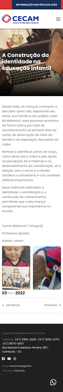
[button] (11, 305)
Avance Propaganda (20, 366)
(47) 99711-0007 (13, 343)
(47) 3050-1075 (48, 339)
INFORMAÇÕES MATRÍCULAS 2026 (36, 4)
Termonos (19, 370)
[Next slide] (55, 267)
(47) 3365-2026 (25, 339)
